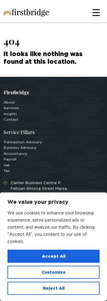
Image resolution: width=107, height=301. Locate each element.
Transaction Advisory (23, 142)
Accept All (53, 256)
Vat (7, 165)
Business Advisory (20, 147)
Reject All (53, 288)
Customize (54, 272)
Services (11, 108)
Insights (10, 114)
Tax (7, 170)
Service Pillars (19, 132)
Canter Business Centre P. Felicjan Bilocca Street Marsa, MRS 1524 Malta (39, 189)
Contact (11, 119)
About (9, 102)
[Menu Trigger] (96, 12)
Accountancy (15, 153)
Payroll (10, 159)
